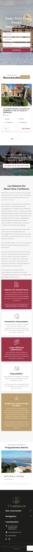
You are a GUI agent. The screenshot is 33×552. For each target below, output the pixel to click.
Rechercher (16, 50)
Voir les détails (8, 479)
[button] (16, 34)
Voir (5, 129)
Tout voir (25, 77)
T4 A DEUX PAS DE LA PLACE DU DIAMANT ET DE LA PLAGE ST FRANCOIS (16, 110)
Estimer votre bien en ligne (16, 166)
